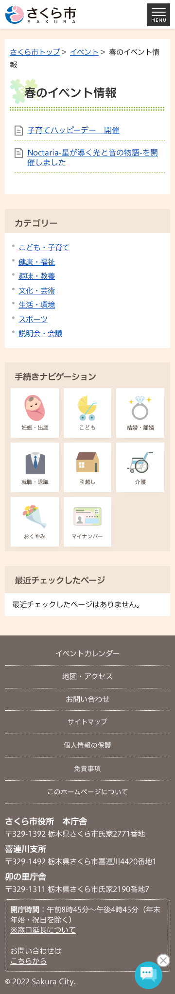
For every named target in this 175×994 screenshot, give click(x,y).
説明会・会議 (40, 333)
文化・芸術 (36, 290)
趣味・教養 (36, 276)
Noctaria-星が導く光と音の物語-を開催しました (92, 157)
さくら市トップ (35, 52)
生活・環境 (36, 304)
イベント (84, 52)
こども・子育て (44, 247)
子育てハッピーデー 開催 (73, 130)
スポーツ (33, 319)
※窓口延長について (43, 930)
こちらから (28, 961)
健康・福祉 (36, 262)
